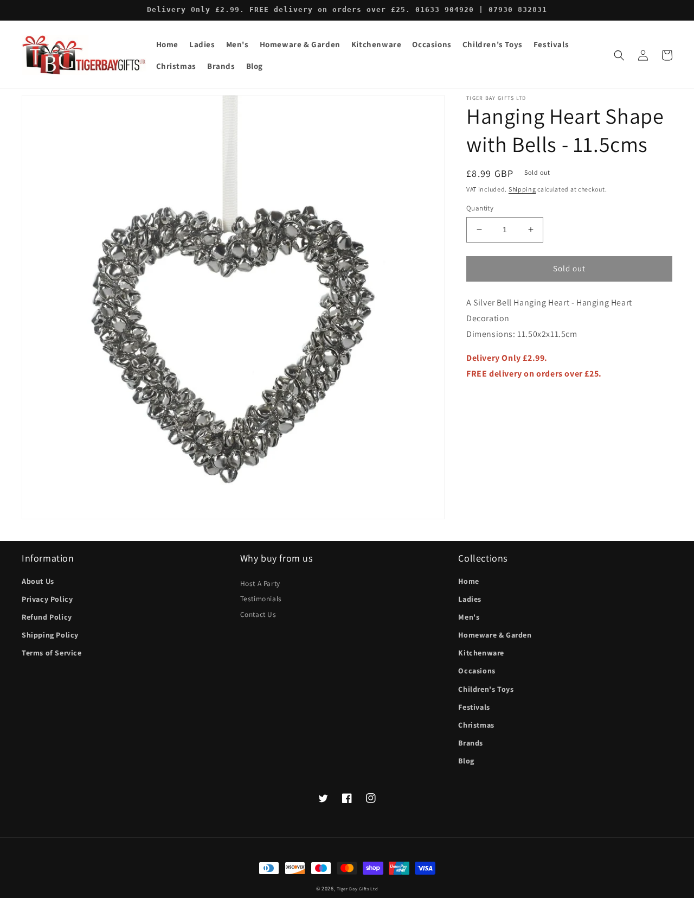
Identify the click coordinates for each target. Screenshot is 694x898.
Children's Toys (485, 689)
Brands (470, 743)
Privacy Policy (47, 599)
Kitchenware (481, 653)
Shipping (522, 189)
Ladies (469, 599)
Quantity (479, 208)
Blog (466, 761)
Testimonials (261, 598)
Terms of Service (52, 653)
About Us (38, 581)
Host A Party (260, 583)
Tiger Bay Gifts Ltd (357, 888)
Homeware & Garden (494, 635)
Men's (468, 617)
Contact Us (258, 614)
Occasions (476, 671)
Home (468, 581)
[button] (202, 44)
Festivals (474, 707)
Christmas (476, 725)
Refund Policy (47, 617)
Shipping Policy (50, 635)
